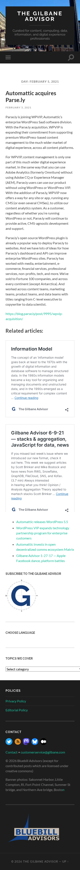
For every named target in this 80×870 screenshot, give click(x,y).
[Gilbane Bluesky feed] (34, 744)
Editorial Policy (17, 710)
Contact (11, 752)
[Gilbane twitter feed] (9, 744)
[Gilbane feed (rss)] (17, 744)
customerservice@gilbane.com (43, 752)
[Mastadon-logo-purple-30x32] (26, 744)
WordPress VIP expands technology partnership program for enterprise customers (42, 533)
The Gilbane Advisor (40, 16)
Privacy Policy (16, 701)
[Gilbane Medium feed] (43, 744)
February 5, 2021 (18, 107)
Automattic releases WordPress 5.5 (42, 522)
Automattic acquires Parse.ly (31, 96)
